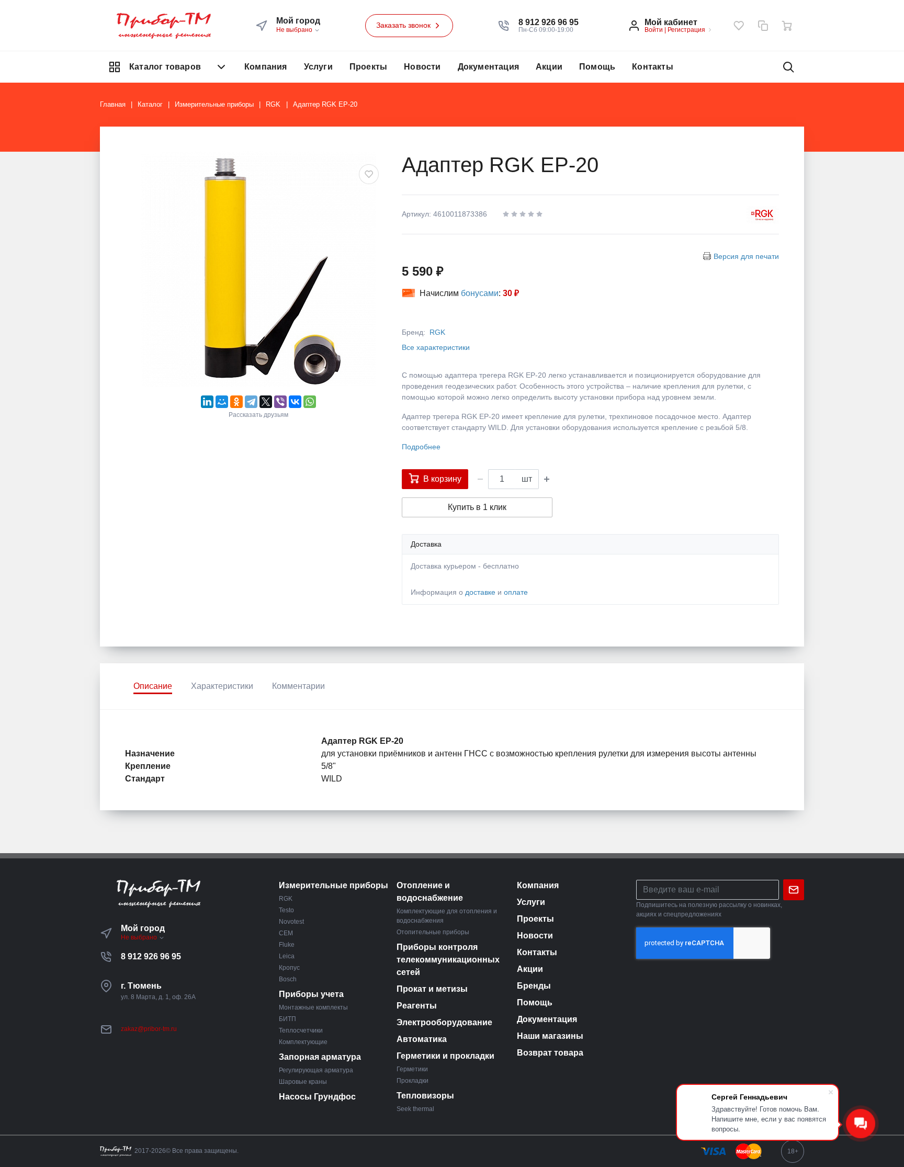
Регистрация (686, 29)
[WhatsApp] (309, 401)
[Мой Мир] (222, 401)
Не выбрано (295, 29)
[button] (548, 22)
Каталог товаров (165, 66)
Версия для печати (746, 256)
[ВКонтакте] (295, 401)
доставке (480, 592)
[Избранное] (739, 26)
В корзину (442, 478)
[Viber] (280, 401)
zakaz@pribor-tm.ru (149, 1029)
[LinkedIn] (207, 401)
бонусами (480, 293)
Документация (488, 66)
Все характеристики (436, 347)
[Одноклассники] (236, 401)
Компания (265, 66)
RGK (437, 332)
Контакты (652, 66)
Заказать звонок (404, 25)
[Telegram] (251, 401)
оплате (516, 592)
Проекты (368, 66)
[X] (265, 401)
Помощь (597, 66)
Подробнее (421, 447)
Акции (549, 66)
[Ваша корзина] (787, 26)
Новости (422, 66)
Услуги (318, 66)
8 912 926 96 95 (151, 956)
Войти (654, 29)
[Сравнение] (763, 26)
